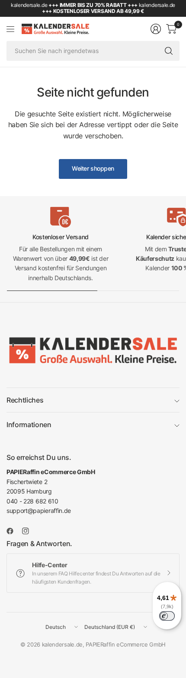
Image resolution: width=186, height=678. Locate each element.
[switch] (167, 616)
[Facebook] (13, 531)
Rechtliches (24, 400)
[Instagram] (29, 531)
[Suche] (169, 51)
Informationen (28, 424)
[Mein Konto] (156, 29)
